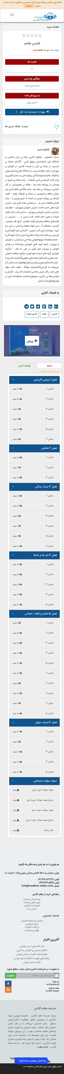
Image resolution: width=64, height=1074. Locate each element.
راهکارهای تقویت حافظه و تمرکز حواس (32, 958)
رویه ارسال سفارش (32, 899)
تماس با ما (32, 909)
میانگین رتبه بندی (32, 79)
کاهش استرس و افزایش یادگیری (32, 950)
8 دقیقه (16, 439)
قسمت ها (32, 62)
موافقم (29, 6)
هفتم (44, 314)
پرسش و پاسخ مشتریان (32, 921)
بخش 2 (49, 399)
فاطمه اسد (38, 50)
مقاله (15, 790)
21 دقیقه (16, 399)
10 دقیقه (16, 457)
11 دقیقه (16, 673)
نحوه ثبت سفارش (32, 906)
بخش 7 (49, 683)
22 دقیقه (16, 633)
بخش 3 (49, 409)
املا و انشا (48, 830)
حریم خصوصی (32, 924)
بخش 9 (49, 703)
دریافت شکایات (32, 927)
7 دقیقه (16, 467)
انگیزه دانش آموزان (32, 962)
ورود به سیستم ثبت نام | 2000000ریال (30, 112)
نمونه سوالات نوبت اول (42, 790)
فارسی (54, 314)
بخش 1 (50, 389)
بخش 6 (49, 439)
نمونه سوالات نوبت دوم (42, 810)
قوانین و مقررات (32, 930)
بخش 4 (49, 419)
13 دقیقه (16, 574)
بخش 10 (49, 713)
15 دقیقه (16, 693)
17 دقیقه (16, 389)
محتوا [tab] (49, 366)
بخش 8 (49, 693)
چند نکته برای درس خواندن (32, 946)
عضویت (10, 976)
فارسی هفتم (32, 314)
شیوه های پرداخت (32, 903)
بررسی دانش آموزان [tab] (49, 371)
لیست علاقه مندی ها (16, 126)
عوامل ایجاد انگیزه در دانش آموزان (32, 954)
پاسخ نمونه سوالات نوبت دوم (39, 820)
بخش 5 (49, 429)
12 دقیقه (16, 429)
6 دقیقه (16, 516)
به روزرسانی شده (32, 95)
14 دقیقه (16, 762)
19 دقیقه (16, 584)
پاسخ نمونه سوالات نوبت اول (40, 800)
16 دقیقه (16, 506)
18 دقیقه (16, 564)
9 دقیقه (16, 409)
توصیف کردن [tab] (25, 366)
